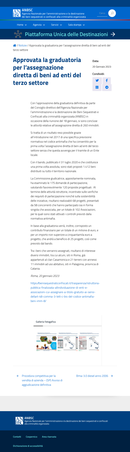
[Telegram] (107, 87)
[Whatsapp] (97, 87)
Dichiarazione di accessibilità (28, 446)
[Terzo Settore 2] (67, 341)
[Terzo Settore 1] (46, 341)
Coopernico (31, 436)
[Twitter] (97, 80)
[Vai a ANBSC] (14, 45)
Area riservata (49, 436)
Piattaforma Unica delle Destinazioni (66, 34)
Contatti (17, 436)
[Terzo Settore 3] (88, 341)
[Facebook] (107, 80)
